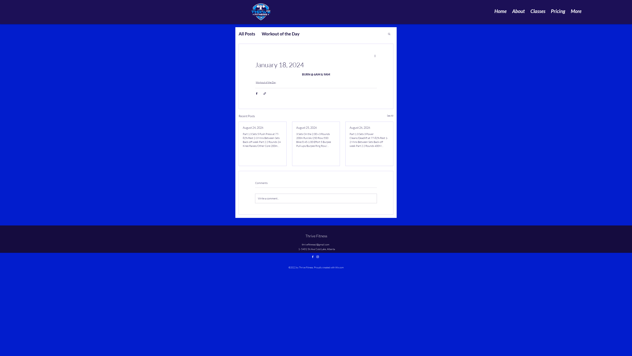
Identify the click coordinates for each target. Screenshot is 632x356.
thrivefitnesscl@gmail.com (315, 244)
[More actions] (375, 56)
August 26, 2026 (360, 127)
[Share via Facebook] (256, 93)
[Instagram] (317, 256)
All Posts (247, 33)
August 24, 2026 (253, 127)
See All (390, 115)
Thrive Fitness (316, 236)
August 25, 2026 (306, 127)
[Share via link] (264, 93)
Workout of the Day (281, 33)
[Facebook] (312, 256)
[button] (389, 33)
